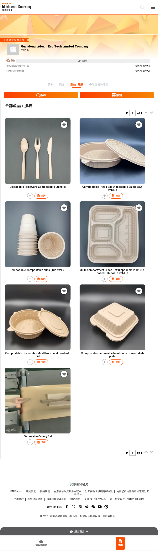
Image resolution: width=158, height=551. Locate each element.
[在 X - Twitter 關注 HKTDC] (73, 507)
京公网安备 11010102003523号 (127, 499)
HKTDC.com (15, 491)
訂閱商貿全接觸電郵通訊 (99, 491)
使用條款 (19, 499)
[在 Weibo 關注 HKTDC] (86, 507)
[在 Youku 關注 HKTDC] (106, 507)
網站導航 (75, 499)
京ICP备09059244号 (95, 499)
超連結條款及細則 (56, 499)
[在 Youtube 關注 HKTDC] (100, 507)
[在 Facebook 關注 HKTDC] (67, 507)
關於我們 (31, 491)
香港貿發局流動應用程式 (67, 491)
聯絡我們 (45, 491)
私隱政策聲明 (35, 499)
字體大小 (79, 494)
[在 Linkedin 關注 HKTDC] (80, 507)
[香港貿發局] (79, 484)
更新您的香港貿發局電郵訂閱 (133, 491)
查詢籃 (79, 531)
